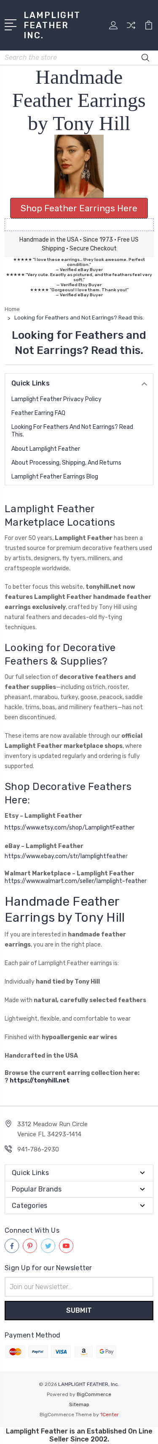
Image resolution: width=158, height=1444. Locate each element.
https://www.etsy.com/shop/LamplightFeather (69, 827)
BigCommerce (94, 1394)
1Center (109, 1414)
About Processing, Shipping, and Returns (66, 462)
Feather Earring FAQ (38, 413)
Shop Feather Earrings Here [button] (79, 208)
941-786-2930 (38, 1149)
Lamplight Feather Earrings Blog (54, 476)
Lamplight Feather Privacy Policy (56, 399)
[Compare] (131, 28)
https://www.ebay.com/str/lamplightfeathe (65, 856)
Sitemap (79, 1404)
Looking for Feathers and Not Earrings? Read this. (72, 430)
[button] (79, 166)
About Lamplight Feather (45, 448)
